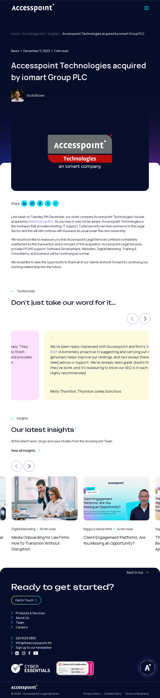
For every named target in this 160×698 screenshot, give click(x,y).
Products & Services (30, 613)
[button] (131, 318)
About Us (22, 618)
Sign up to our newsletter (33, 647)
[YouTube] (35, 653)
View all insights (23, 450)
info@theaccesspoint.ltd (33, 643)
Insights (53, 33)
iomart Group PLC (40, 221)
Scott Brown (35, 95)
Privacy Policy (91, 693)
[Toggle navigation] (146, 8)
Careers (21, 627)
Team (19, 622)
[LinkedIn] (17, 653)
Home (15, 33)
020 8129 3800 (25, 638)
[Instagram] (23, 653)
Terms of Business (137, 693)
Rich (21, 351)
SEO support (123, 346)
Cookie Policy (112, 693)
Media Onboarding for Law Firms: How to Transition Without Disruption (40, 543)
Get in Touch (24, 600)
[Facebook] (29, 653)
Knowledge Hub (34, 33)
